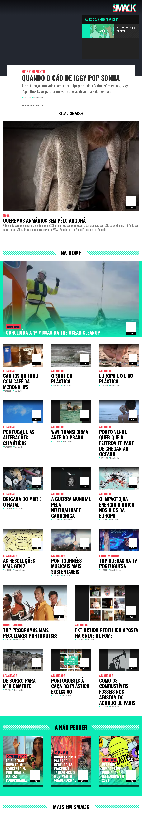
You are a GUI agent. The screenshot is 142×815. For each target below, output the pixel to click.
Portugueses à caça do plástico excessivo (70, 686)
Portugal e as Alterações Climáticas (18, 437)
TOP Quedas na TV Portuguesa (118, 563)
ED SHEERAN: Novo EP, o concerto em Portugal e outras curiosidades (17, 770)
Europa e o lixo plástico (116, 378)
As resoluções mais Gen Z (19, 563)
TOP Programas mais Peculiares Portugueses (30, 632)
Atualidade (13, 327)
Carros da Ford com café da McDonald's (20, 381)
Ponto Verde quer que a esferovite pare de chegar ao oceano (116, 443)
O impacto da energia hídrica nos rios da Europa (116, 507)
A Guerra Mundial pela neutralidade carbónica (71, 507)
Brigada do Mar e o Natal (22, 501)
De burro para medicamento (19, 683)
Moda (6, 215)
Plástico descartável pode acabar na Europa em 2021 (113, 772)
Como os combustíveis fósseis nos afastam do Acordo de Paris (117, 691)
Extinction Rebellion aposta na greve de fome (106, 632)
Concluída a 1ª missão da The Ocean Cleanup (53, 332)
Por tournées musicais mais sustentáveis (66, 566)
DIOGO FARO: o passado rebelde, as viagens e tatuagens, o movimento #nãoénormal (65, 768)
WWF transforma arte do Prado (69, 434)
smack (124, 7)
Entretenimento (33, 71)
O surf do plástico (62, 378)
